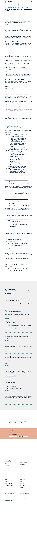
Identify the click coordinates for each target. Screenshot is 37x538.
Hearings (6, 481)
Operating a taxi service (23, 458)
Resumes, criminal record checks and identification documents (9, 461)
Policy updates (8, 316)
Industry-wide (10, 328)
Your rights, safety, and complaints (24, 528)
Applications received (7, 473)
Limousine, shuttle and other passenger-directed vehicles (13, 388)
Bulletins (6, 477)
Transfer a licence (7, 463)
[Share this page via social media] (5, 13)
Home (6, 7)
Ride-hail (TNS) (6, 328)
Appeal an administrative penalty (24, 449)
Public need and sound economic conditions (10, 456)
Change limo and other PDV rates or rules (25, 473)
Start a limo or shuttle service (23, 498)
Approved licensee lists (8, 475)
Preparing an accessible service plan (24, 512)
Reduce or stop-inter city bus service (9, 498)
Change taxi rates (22, 483)
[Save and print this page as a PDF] (7, 13)
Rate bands (21, 477)
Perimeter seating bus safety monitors (25, 460)
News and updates (10, 7)
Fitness (6, 449)
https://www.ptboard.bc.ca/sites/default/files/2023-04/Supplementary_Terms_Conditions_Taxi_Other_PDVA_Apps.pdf (15, 127)
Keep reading (7, 295)
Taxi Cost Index (22, 487)
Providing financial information (8, 454)
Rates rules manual (22, 485)
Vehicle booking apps (22, 464)
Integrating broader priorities (8, 483)
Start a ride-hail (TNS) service (8, 511)
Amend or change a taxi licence (24, 508)
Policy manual (6, 526)
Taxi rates (21, 481)
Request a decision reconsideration (9, 458)
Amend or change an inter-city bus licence (10, 496)
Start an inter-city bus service (8, 500)
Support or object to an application (9, 485)
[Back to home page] (8, 2)
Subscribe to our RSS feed (18, 436)
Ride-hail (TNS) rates (22, 479)
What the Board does (22, 526)
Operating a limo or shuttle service (24, 454)
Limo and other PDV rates (23, 475)
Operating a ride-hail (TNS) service (24, 456)
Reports (6, 528)
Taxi (5, 316)
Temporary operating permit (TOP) (24, 462)
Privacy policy (12, 535)
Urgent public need (7, 465)
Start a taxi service (22, 510)
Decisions (6, 479)
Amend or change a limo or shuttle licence (25, 496)
